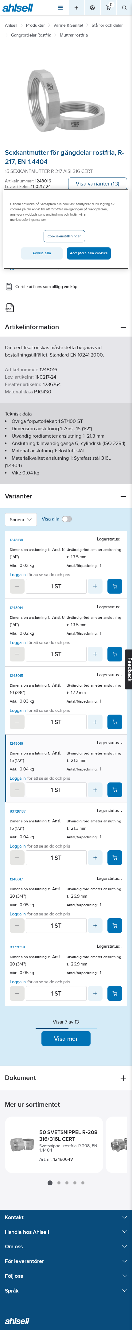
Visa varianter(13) (97, 184)
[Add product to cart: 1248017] (114, 925)
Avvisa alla (42, 253)
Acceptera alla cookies (89, 253)
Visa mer (66, 1038)
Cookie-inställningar (64, 236)
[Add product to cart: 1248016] (114, 789)
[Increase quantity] (95, 586)
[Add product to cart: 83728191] (114, 993)
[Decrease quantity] (17, 586)
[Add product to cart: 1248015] (114, 722)
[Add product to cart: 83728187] (114, 857)
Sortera (17, 519)
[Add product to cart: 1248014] (114, 654)
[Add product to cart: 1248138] (114, 586)
